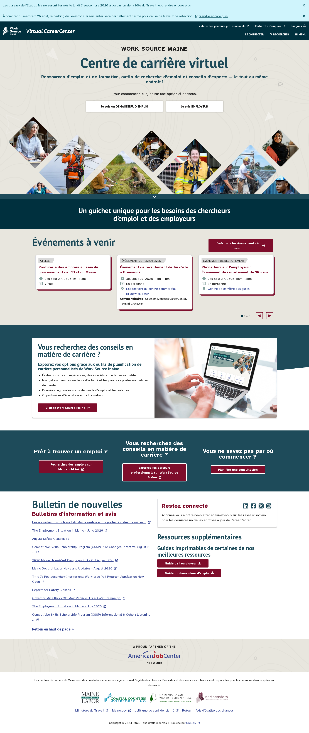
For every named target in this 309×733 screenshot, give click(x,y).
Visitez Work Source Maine (65, 408)
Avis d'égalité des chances (215, 710)
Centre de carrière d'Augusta (229, 289)
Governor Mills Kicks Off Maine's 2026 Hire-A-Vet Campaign (76, 598)
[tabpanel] (73, 272)
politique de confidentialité (154, 710)
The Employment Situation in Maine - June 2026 (67, 530)
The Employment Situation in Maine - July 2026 (67, 606)
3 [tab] (248, 316)
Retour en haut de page (51, 629)
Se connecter (254, 34)
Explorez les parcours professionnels (222, 26)
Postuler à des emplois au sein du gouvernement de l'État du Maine (68, 269)
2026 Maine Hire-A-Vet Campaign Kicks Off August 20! (73, 560)
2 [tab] (245, 316)
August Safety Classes (48, 539)
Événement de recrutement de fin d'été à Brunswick (154, 269)
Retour (187, 710)
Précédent (259, 315)
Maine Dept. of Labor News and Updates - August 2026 (72, 568)
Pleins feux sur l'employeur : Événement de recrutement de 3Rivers (235, 269)
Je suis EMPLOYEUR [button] (194, 106)
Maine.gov (119, 710)
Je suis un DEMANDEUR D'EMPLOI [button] (124, 106)
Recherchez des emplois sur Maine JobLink (71, 466)
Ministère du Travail (89, 710)
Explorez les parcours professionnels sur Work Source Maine (154, 472)
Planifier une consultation (238, 469)
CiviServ (191, 723)
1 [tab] (242, 316)
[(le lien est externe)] (245, 506)
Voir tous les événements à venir (238, 245)
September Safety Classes (51, 590)
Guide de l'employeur (181, 563)
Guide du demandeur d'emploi (187, 573)
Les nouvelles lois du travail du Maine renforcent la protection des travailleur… (89, 522)
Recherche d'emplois (268, 26)
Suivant (269, 315)
